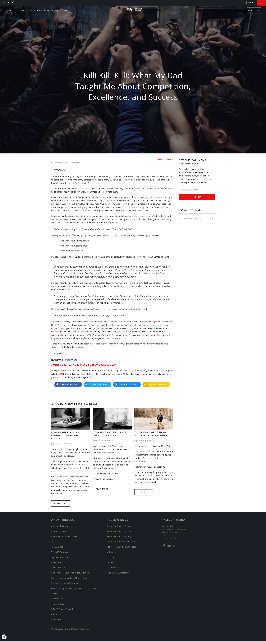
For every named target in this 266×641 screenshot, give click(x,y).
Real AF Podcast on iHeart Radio (121, 546)
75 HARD (61, 373)
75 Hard (8, 10)
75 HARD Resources (60, 552)
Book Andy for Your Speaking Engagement (70, 572)
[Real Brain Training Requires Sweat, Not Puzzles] (70, 419)
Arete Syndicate (58, 567)
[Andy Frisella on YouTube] (9, 3)
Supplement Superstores (118, 572)
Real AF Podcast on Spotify (119, 536)
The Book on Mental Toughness (65, 583)
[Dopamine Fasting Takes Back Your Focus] (112, 419)
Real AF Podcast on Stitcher (119, 531)
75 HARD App (57, 546)
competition (155, 335)
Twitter (110, 562)
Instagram (111, 552)
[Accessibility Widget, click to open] (4, 637)
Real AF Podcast (58, 531)
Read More (60, 503)
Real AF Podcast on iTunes (119, 526)
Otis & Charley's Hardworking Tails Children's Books (74, 588)
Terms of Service (58, 604)
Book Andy (63, 10)
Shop (21, 10)
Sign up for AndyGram (61, 557)
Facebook (111, 557)
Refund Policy (57, 619)
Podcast (49, 10)
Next (169, 159)
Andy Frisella (134, 9)
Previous (161, 159)
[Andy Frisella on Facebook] (4, 3)
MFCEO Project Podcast (62, 609)
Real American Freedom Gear (64, 536)
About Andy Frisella (59, 526)
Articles (54, 593)
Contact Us (56, 614)
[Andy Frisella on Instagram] (13, 3)
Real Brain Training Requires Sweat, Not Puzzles (65, 435)
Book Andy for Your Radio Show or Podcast (71, 578)
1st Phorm (111, 567)
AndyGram (35, 10)
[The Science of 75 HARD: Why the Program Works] (153, 419)
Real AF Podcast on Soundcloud (121, 541)
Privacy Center (57, 598)
